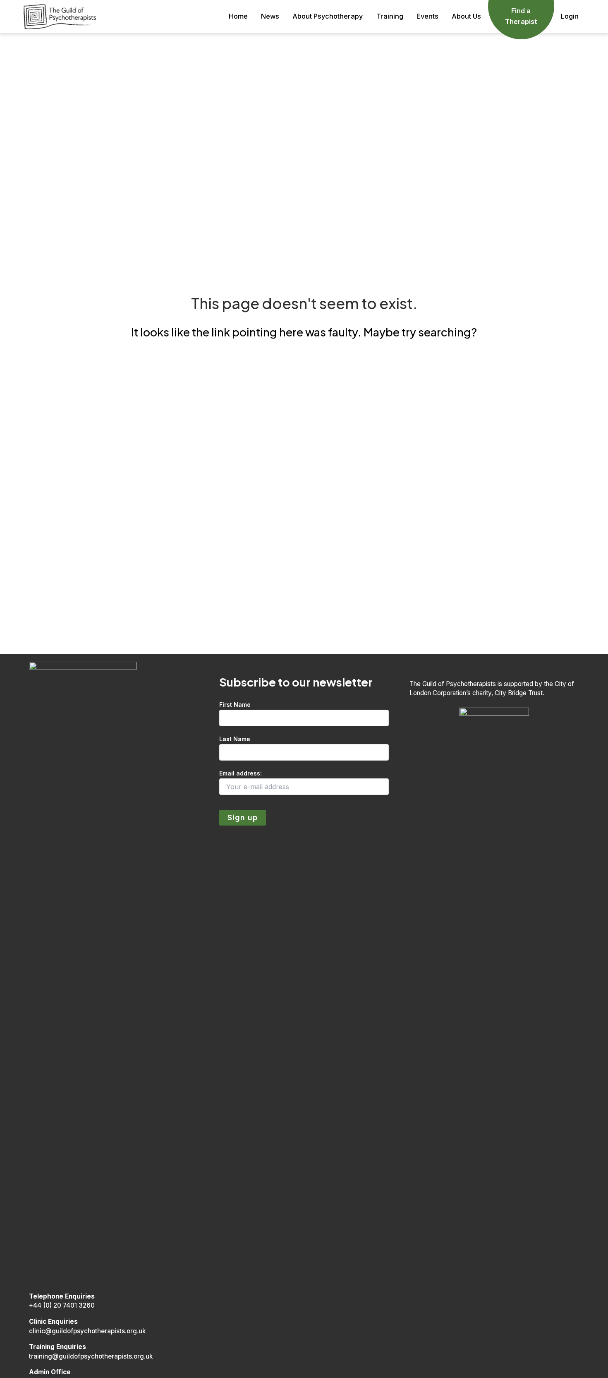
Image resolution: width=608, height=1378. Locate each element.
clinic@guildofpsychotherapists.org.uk (87, 1331)
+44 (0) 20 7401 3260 (62, 1305)
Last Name (234, 738)
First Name (235, 704)
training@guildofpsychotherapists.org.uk (91, 1356)
